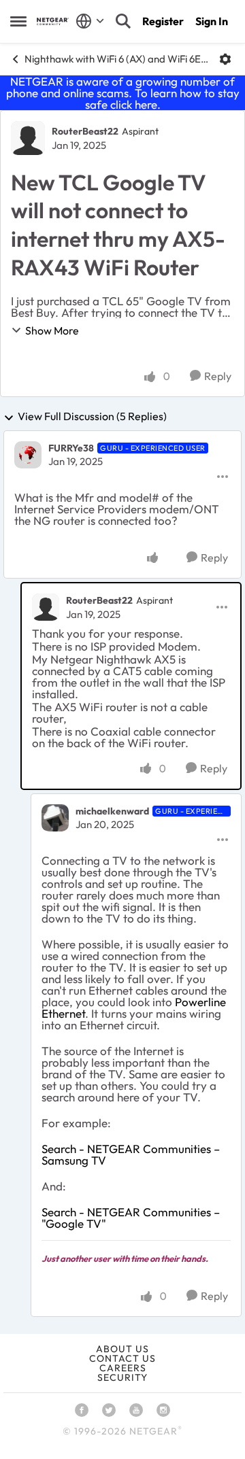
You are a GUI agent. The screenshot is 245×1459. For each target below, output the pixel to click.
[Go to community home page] (53, 21)
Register (163, 21)
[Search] (123, 21)
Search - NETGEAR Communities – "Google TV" (131, 1218)
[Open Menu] (225, 59)
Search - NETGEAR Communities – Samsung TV (131, 1154)
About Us (122, 1349)
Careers (122, 1368)
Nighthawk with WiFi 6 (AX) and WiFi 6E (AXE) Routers (116, 58)
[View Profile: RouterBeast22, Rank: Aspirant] (28, 138)
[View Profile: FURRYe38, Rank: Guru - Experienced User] (28, 454)
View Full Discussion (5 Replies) (92, 417)
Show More (52, 330)
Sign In (211, 21)
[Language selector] (90, 21)
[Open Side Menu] (18, 21)
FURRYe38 (71, 448)
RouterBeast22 (85, 131)
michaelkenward (112, 811)
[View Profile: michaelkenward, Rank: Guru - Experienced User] (55, 817)
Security (122, 1377)
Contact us (122, 1358)
